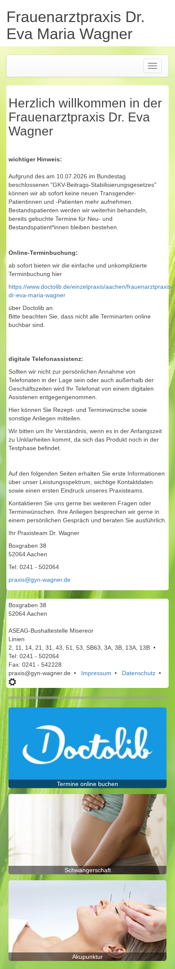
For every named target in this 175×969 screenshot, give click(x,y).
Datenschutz (138, 673)
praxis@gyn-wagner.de (39, 579)
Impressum (96, 673)
